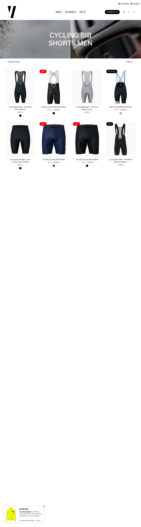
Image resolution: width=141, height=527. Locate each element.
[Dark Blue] (54, 166)
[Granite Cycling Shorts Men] (54, 139)
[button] (129, 4)
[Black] (20, 115)
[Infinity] (120, 113)
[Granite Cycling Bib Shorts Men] (54, 87)
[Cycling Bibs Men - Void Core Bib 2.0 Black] (20, 87)
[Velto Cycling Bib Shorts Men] (120, 87)
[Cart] (134, 12)
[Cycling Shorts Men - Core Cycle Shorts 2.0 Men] (20, 139)
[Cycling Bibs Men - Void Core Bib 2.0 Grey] (87, 87)
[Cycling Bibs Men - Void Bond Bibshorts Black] (120, 139)
